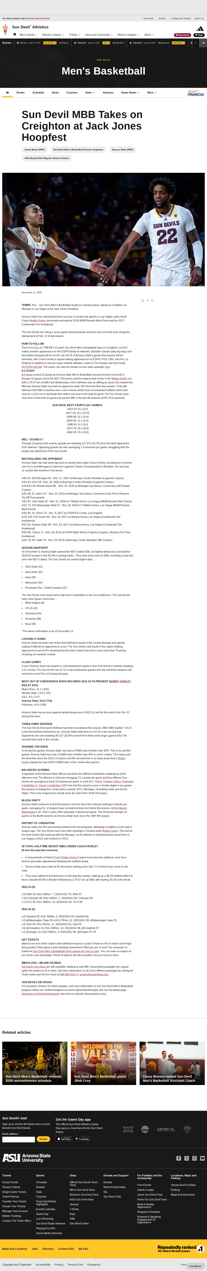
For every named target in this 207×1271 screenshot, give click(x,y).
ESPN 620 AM (33, 367)
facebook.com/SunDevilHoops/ (40, 993)
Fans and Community (97, 34)
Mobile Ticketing (11, 1216)
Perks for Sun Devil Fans (152, 1199)
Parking (175, 1189)
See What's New (79, 1223)
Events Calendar (45, 1209)
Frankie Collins (112, 781)
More (150, 92)
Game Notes (132, 93)
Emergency (94, 1264)
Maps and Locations (14, 1248)
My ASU (162, 18)
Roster (20, 92)
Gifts (72, 1218)
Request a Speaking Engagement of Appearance (149, 1219)
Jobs (35, 1248)
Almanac (108, 92)
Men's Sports (27, 34)
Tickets (73, 34)
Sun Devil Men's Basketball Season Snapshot (79, 150)
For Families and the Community (149, 1177)
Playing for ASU (45, 1228)
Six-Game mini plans (34, 966)
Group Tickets (10, 1182)
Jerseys (74, 1204)
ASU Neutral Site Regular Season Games (48, 159)
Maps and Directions (183, 1194)
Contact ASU (66, 1248)
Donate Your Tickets (13, 1206)
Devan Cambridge (49, 785)
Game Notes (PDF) (36, 150)
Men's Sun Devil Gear (82, 1189)
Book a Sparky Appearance (145, 1206)
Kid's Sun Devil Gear (82, 1199)
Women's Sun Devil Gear (84, 1194)
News (55, 92)
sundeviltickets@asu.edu (94, 974)
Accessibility (43, 1264)
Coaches (73, 93)
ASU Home (148, 18)
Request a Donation (148, 1212)
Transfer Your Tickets (14, 1201)
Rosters (40, 1187)
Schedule (38, 92)
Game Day (42, 1214)
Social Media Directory (49, 1233)
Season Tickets (11, 1187)
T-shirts (74, 1209)
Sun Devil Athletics (30, 27)
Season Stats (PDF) (124, 150)
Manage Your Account (14, 1211)
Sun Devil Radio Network (50, 1223)
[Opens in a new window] (181, 1249)
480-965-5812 (68, 974)
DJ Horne (27, 374)
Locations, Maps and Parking (183, 1177)
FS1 (36, 347)
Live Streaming (44, 1218)
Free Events (144, 1185)
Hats (72, 1214)
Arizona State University (38, 18)
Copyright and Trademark (16, 1264)
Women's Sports (51, 34)
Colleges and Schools (181, 18)
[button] (203, 43)
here (107, 367)
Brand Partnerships (115, 1187)
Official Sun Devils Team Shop (84, 1184)
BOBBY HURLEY (120, 681)
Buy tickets (184, 35)
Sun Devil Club (112, 1196)
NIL (106, 1192)
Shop (200, 35)
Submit (43, 1139)
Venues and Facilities (183, 1185)
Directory (48, 1248)
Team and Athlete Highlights (46, 1203)
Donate (108, 1182)
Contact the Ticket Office (16, 1220)
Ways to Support (127, 34)
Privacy (59, 1264)
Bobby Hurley (37, 320)
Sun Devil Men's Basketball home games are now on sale (66, 951)
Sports (40, 1175)
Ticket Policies (10, 1196)
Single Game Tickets (14, 1192)
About (147, 34)
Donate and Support (116, 1175)
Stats (88, 92)
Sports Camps (145, 1189)
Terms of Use (75, 1264)
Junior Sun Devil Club (150, 1194)
